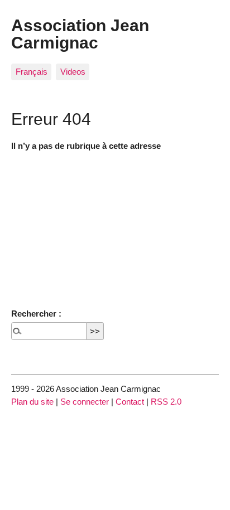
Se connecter (84, 401)
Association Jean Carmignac (80, 33)
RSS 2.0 (166, 401)
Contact (130, 401)
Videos (72, 71)
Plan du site (32, 401)
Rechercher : (36, 313)
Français (31, 71)
